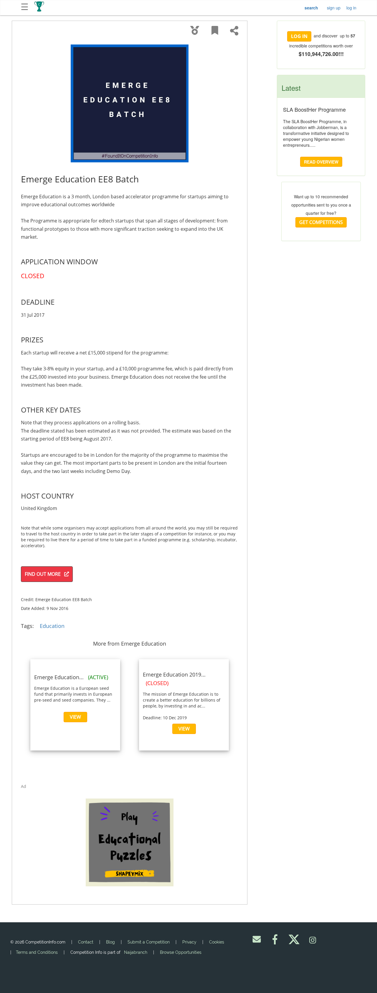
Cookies (216, 942)
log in (351, 8)
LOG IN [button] (299, 36)
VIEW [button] (75, 717)
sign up (333, 8)
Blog (110, 942)
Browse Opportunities (180, 952)
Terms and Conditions (37, 952)
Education (52, 625)
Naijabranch (135, 952)
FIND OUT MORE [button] (44, 574)
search (311, 8)
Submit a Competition (149, 942)
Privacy (189, 942)
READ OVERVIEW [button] (321, 162)
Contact (85, 942)
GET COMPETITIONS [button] (321, 222)
